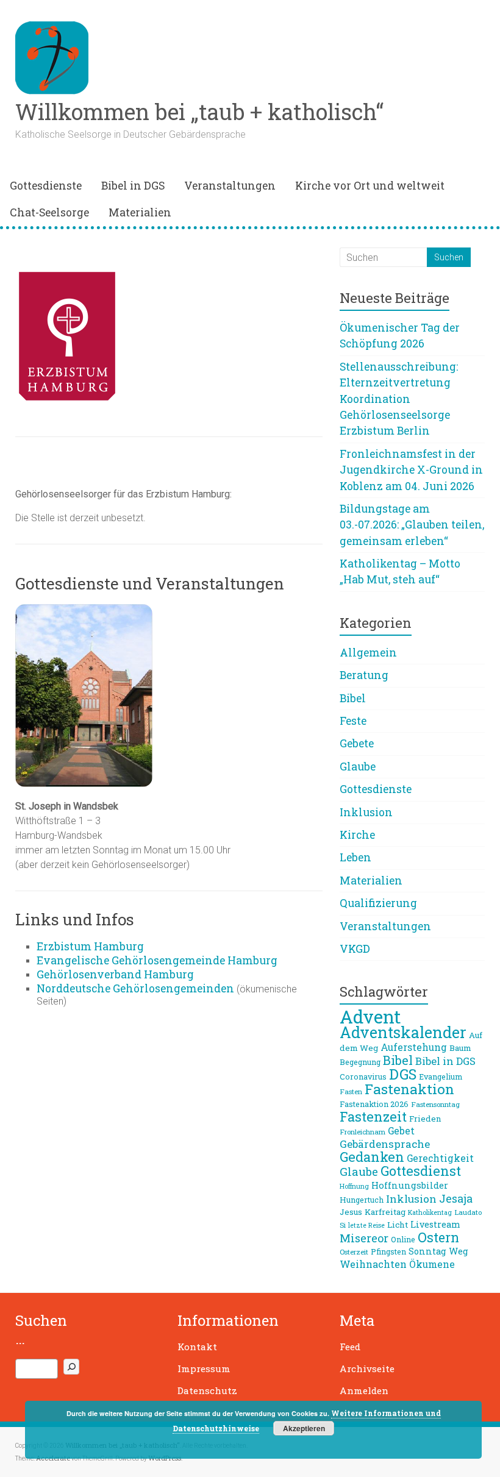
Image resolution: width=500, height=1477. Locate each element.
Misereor (364, 1238)
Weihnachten (373, 1264)
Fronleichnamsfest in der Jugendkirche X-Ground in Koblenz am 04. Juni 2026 (411, 470)
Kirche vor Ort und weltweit (370, 186)
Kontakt (197, 1346)
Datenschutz (207, 1390)
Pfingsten (388, 1251)
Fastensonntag (435, 1104)
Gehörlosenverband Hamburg (115, 974)
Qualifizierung (378, 903)
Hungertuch (362, 1200)
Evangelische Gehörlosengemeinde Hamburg (157, 960)
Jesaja (456, 1198)
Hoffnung (354, 1186)
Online (403, 1239)
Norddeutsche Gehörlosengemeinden (135, 988)
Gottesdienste (46, 186)
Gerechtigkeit (440, 1158)
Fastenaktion (409, 1089)
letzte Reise (366, 1225)
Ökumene (432, 1264)
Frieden (425, 1118)
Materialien (140, 212)
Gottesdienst (420, 1171)
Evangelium (440, 1076)
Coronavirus (363, 1076)
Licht (397, 1224)
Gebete (357, 743)
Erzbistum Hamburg (90, 946)
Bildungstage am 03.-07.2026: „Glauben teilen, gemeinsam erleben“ (412, 525)
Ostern (438, 1237)
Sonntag (427, 1251)
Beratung (364, 675)
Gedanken (372, 1157)
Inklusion (366, 812)
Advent (370, 1016)
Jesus (351, 1211)
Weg (458, 1251)
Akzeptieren (304, 1428)
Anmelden (364, 1390)
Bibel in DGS (133, 186)
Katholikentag (430, 1212)
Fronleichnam (362, 1131)
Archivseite (367, 1368)
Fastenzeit (373, 1116)
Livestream (435, 1224)
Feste (353, 721)
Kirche (357, 835)
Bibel (353, 698)
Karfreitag (385, 1211)
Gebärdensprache (385, 1144)
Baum (460, 1047)
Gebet (401, 1131)
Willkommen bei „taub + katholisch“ (199, 111)
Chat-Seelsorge (49, 212)
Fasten (351, 1091)
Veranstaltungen (230, 186)
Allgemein (368, 653)
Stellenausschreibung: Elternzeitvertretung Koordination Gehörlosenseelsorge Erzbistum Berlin (399, 399)
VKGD (355, 949)
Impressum (203, 1368)
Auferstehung (413, 1047)
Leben (355, 857)
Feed (350, 1346)
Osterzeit (354, 1251)
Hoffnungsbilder (409, 1185)
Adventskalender (403, 1032)
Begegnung (360, 1062)
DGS (402, 1074)
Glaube (358, 767)
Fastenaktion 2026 (374, 1104)
